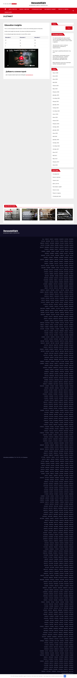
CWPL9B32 (66, 396)
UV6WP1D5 (46, 616)
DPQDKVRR (66, 406)
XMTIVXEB (56, 646)
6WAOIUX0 (42, 322)
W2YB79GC (46, 628)
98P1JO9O (62, 351)
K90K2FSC (71, 481)
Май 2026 (55, 82)
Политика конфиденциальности (67, 673)
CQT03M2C (55, 394)
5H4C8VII (52, 302)
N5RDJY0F (47, 520)
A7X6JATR (61, 365)
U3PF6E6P (51, 608)
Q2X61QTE (51, 559)
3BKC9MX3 (66, 277)
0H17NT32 (42, 245)
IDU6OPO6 (43, 463)
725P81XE (47, 324)
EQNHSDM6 (66, 418)
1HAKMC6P (57, 255)
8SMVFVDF (56, 345)
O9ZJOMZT (45, 532)
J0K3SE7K (52, 469)
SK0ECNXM (56, 591)
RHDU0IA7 (57, 579)
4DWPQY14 (42, 290)
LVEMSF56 (47, 504)
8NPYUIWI (52, 343)
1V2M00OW (66, 261)
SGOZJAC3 (66, 589)
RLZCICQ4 (50, 581)
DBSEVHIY (46, 402)
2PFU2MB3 (56, 269)
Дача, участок (13, 9)
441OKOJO (71, 286)
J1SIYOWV (66, 469)
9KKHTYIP (61, 357)
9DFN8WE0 (61, 353)
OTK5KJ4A (51, 540)
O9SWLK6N (71, 530)
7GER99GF (62, 328)
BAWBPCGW (45, 377)
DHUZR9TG (56, 404)
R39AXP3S (42, 575)
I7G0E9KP (67, 459)
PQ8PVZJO (71, 551)
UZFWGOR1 (46, 618)
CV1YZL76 (56, 396)
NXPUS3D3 (71, 526)
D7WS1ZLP (52, 400)
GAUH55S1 (55, 434)
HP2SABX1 (61, 453)
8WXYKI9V (61, 347)
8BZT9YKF (46, 339)
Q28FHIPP (46, 559)
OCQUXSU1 (55, 532)
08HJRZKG (71, 241)
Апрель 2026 (55, 85)
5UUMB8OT (48, 308)
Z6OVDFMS (71, 661)
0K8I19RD (56, 245)
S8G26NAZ (50, 587)
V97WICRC (57, 620)
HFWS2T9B (52, 449)
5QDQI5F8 (66, 306)
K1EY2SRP (51, 481)
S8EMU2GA (45, 587)
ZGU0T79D (61, 665)
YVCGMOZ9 (50, 659)
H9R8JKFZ (66, 445)
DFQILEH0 (46, 404)
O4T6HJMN (51, 530)
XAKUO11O (56, 642)
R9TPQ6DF (71, 575)
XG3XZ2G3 (61, 644)
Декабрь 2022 (56, 130)
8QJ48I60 (62, 343)
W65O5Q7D (61, 628)
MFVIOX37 (66, 510)
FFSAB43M (47, 426)
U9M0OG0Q (55, 610)
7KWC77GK (46, 330)
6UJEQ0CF (47, 320)
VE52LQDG (51, 622)
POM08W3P (50, 551)
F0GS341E (51, 422)
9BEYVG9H (51, 353)
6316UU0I (67, 308)
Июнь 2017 (55, 152)
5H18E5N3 (48, 302)
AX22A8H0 (56, 373)
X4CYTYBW (57, 640)
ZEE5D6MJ (56, 665)
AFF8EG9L (52, 369)
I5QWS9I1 (57, 459)
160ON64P (57, 253)
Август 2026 (55, 72)
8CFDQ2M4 (56, 339)
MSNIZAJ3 (61, 516)
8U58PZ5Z (66, 345)
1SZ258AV (51, 261)
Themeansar (25, 457)
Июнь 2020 (55, 133)
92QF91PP (56, 349)
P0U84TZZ (57, 542)
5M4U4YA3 (61, 304)
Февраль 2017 (56, 161)
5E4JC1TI (66, 300)
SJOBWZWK (45, 591)
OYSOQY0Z (66, 540)
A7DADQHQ (56, 365)
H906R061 (57, 445)
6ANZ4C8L (52, 312)
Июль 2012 (55, 165)
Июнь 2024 (55, 117)
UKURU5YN (66, 612)
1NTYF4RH (61, 259)
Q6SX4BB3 (56, 561)
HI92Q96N (66, 449)
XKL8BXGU (46, 646)
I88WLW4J (47, 461)
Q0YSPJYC (66, 557)
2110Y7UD (43, 265)
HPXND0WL (71, 453)
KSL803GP (71, 489)
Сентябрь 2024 (56, 111)
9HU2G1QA (71, 355)
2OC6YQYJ (51, 269)
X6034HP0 (71, 640)
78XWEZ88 (51, 326)
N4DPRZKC (66, 518)
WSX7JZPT (44, 636)
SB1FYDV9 (46, 589)
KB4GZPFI (66, 483)
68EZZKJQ (66, 310)
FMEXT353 (71, 426)
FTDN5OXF (46, 430)
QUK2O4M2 (66, 571)
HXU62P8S (71, 455)
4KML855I (51, 292)
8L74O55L (66, 341)
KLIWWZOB (61, 487)
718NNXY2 (42, 324)
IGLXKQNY (53, 463)
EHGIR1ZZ (56, 416)
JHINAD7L (51, 475)
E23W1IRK (62, 410)
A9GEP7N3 (71, 365)
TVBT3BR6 (51, 606)
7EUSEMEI (47, 328)
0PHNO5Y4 (57, 247)
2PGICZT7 (61, 269)
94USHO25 (48, 351)
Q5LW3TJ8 (51, 561)
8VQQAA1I (46, 347)
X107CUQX (61, 638)
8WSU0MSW (56, 347)
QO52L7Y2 (56, 569)
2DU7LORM (43, 267)
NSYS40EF (46, 526)
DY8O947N (42, 410)
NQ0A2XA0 (71, 524)
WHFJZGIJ (56, 630)
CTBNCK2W (71, 394)
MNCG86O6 (56, 514)
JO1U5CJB (42, 477)
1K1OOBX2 (46, 257)
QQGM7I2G (66, 569)
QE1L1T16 (51, 565)
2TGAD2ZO (46, 271)
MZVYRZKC (42, 518)
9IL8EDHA (52, 357)
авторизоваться (29, 74)
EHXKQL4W (61, 416)
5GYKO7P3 (43, 302)
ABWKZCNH (55, 367)
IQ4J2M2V (52, 465)
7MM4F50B (61, 330)
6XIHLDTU (52, 322)
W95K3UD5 (66, 628)
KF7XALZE (56, 485)
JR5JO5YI (71, 477)
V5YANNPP (47, 620)
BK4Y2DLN (46, 381)
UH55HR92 (56, 612)
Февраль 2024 (56, 123)
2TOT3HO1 (56, 271)
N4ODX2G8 (71, 518)
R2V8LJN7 (71, 573)
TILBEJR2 (57, 602)
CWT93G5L (71, 396)
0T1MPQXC (47, 249)
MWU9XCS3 (71, 516)
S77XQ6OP (66, 585)
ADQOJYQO (71, 367)
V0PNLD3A (56, 618)
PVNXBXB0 (51, 555)
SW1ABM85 (66, 595)
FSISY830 (71, 428)
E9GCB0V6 (56, 414)
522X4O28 (47, 298)
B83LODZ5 (61, 375)
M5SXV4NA (56, 506)
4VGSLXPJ (66, 294)
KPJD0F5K (51, 489)
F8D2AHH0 (55, 424)
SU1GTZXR (51, 595)
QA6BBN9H (71, 561)
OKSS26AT (71, 534)
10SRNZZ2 (43, 251)
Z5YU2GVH (66, 661)
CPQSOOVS (45, 394)
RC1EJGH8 (61, 577)
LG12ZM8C (47, 500)
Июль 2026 (55, 76)
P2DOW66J (66, 542)
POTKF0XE (61, 551)
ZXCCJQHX (48, 671)
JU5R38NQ (62, 479)
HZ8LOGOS (48, 457)
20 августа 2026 (10, 216)
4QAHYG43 (47, 294)
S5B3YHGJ (57, 585)
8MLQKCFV (43, 343)
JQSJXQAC (62, 477)
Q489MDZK (66, 559)
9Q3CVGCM (61, 359)
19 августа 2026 (28, 216)
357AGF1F (61, 275)
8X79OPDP (66, 347)
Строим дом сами (37, 9)
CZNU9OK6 (51, 398)
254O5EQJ (66, 265)
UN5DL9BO (45, 614)
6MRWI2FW (61, 316)
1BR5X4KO (43, 255)
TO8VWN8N (61, 604)
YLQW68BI (71, 655)
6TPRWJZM (71, 318)
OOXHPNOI (51, 538)
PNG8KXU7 (45, 551)
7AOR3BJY (71, 326)
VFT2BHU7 (66, 622)
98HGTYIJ (57, 351)
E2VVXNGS (46, 412)
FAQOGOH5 (60, 424)
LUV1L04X (71, 502)
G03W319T (52, 432)
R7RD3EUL (62, 575)
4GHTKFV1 (57, 290)
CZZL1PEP (56, 398)
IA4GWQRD (52, 461)
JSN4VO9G (52, 479)
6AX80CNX (62, 312)
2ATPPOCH (71, 265)
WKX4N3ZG (45, 632)
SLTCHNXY (61, 591)
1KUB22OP (66, 257)
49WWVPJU (66, 288)
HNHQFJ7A (46, 453)
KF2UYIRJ (51, 485)
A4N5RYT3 (56, 363)
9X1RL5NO (57, 361)
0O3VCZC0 (52, 247)
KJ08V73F (46, 487)
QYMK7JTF (51, 573)
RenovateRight (38, 3)
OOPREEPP (45, 538)
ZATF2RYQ (61, 663)
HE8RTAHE (66, 447)
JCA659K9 (56, 473)
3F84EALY (56, 279)
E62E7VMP (46, 414)
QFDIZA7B (61, 565)
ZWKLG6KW (71, 669)
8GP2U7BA (71, 339)
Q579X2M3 (46, 561)
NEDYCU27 (56, 522)
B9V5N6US (71, 375)
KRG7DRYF (61, 489)
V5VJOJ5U (71, 618)
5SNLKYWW (42, 308)
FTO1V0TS (56, 430)
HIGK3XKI (46, 451)
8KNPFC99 (62, 341)
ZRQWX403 (46, 669)
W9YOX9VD (71, 628)
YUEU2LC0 (45, 659)
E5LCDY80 (67, 412)
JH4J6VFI (46, 475)
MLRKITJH (51, 514)
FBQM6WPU (66, 424)
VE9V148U (56, 622)
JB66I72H (52, 473)
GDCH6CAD (46, 436)
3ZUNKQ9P (66, 286)
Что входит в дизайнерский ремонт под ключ (47, 214)
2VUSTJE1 (46, 273)
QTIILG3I (61, 571)
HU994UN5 (61, 455)
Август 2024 (55, 114)
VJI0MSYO (46, 624)
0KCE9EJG (61, 245)
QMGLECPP (46, 569)
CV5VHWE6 (61, 396)
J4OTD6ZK (57, 471)
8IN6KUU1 (52, 341)
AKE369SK (66, 369)
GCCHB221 (66, 434)
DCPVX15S (56, 402)
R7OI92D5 (57, 575)
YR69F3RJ (66, 657)
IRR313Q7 (62, 465)
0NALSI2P (42, 247)
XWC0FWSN (71, 646)
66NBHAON (61, 310)
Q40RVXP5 (61, 559)
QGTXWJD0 (52, 567)
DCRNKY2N (61, 402)
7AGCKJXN (66, 326)
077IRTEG (57, 241)
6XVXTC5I (62, 322)
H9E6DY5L (61, 445)
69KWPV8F (71, 310)
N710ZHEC (56, 520)
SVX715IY (61, 595)
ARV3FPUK (62, 371)
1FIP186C (52, 255)
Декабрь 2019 (56, 139)
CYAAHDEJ (46, 398)
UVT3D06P (57, 616)
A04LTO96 (67, 361)
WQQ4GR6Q (60, 634)
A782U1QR (51, 365)
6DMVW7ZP (43, 314)
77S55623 (42, 326)
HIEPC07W (71, 449)
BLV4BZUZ (51, 381)
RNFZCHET (66, 581)
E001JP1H (52, 410)
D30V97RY (61, 398)
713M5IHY (71, 322)
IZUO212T (47, 469)
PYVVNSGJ (50, 557)
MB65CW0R (66, 508)
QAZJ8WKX (56, 563)
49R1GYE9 (56, 288)
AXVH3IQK (61, 373)
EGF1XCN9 (51, 416)
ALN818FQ (71, 369)
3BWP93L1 (71, 277)
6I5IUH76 (67, 314)
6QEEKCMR (55, 318)
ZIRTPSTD (46, 667)
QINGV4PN (66, 567)
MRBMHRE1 (55, 516)
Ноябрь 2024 (56, 107)
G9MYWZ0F (45, 434)
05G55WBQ (71, 239)
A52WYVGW (61, 363)
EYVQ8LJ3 (71, 420)
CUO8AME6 (51, 396)
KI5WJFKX (71, 485)
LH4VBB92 (52, 500)
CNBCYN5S (71, 392)
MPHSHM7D (45, 516)
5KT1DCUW (46, 304)
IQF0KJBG (57, 465)
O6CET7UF (56, 530)
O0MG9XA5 (56, 528)
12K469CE (57, 251)
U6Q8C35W (71, 608)
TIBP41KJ (52, 602)
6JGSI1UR (71, 314)
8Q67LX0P (57, 343)
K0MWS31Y (46, 481)
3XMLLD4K (56, 286)
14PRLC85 (71, 251)
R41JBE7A (47, 575)
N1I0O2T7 (52, 518)
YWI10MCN (61, 659)
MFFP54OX (61, 510)
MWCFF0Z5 (66, 516)
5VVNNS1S (53, 308)
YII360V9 (62, 655)
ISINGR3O (71, 465)
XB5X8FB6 (66, 642)
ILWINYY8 (43, 465)
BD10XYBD (61, 377)
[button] (73, 10)
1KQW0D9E (61, 257)
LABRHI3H (47, 498)
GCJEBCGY (71, 434)
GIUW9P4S (66, 436)
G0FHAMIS (57, 432)
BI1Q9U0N (71, 379)
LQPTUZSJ (52, 502)
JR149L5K (67, 477)
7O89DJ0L (66, 330)
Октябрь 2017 (56, 149)
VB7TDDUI (66, 620)
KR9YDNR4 (56, 489)
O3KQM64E (66, 528)
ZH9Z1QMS (66, 665)
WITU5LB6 (61, 630)
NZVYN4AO (50, 528)
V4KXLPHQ (66, 618)
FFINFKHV (42, 426)
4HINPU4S (67, 290)
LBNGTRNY (61, 498)
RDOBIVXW (71, 577)
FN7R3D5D (47, 428)
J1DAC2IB (62, 469)
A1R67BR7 (42, 363)
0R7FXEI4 (71, 247)
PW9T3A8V (56, 555)
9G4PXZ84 (56, 355)
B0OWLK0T (71, 373)
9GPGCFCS (61, 355)
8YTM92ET (71, 347)
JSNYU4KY (57, 479)
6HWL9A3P (62, 314)
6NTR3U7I (46, 318)
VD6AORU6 (46, 622)
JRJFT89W (47, 479)
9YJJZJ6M (62, 361)
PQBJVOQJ (45, 553)
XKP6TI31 (51, 646)
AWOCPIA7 (46, 373)
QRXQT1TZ (51, 571)
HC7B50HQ (52, 447)
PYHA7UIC (66, 555)
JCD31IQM (61, 473)
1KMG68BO (56, 257)
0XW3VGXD (61, 249)
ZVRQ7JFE (66, 669)
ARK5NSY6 (57, 371)
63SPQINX (42, 310)
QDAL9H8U (46, 565)
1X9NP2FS (46, 263)
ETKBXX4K (46, 420)
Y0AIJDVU (71, 648)
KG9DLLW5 (61, 485)
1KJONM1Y (51, 257)
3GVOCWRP (66, 279)
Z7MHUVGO (46, 663)
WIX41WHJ (66, 630)
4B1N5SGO (71, 288)
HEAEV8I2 (42, 449)
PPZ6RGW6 (66, 551)
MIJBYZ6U (61, 512)
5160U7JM (71, 296)
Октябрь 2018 (56, 142)
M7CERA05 (66, 506)
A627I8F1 (71, 363)
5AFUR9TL (57, 300)
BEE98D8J (46, 379)
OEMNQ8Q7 (66, 532)
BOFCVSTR (71, 381)
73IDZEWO (61, 324)
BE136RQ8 (71, 377)
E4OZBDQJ (57, 412)
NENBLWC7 (61, 522)
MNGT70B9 (61, 514)
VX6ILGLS (56, 626)
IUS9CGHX (52, 467)
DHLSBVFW (51, 404)
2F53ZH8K (48, 267)
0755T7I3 (52, 241)
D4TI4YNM (66, 398)
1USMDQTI (61, 261)
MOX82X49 (71, 514)
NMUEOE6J (51, 524)
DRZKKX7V (71, 406)
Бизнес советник (24, 9)
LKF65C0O (71, 500)
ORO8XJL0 (71, 538)
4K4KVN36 (46, 292)
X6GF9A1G (51, 642)
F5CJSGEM (71, 422)
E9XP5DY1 (61, 414)
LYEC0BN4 (66, 504)
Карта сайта (71, 671)
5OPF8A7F (56, 306)
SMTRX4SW (46, 593)
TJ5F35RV (67, 602)
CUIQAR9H (46, 396)
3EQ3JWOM (46, 279)
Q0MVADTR (61, 557)
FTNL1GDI (51, 430)
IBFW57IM (62, 461)
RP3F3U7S (46, 583)
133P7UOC (62, 251)
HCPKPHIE (57, 447)
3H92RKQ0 (71, 279)
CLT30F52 (51, 392)
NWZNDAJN (61, 526)
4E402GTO (48, 290)
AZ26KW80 (66, 373)
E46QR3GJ (52, 412)
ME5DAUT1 (51, 510)
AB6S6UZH (50, 367)
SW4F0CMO (71, 595)
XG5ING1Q (66, 644)
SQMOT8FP (71, 593)
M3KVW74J (51, 506)
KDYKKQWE (46, 485)
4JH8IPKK (42, 292)
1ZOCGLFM (71, 263)
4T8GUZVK (57, 294)
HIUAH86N (51, 451)
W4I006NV (51, 628)
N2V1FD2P (57, 518)
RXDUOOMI (66, 583)
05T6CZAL (43, 241)
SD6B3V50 (51, 589)
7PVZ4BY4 (56, 332)
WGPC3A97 (51, 630)
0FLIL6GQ (62, 243)
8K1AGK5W (57, 341)
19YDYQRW (71, 253)
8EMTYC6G (61, 339)
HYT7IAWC (43, 457)
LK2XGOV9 (66, 500)
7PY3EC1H (61, 332)
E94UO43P (51, 414)
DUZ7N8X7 (56, 408)
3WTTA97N (51, 286)
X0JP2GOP (56, 638)
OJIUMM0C (61, 534)
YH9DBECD (52, 655)
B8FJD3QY (66, 375)
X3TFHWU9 (51, 640)
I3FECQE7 (66, 457)
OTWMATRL (56, 540)
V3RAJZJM (61, 618)
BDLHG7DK (66, 377)
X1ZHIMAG (66, 638)
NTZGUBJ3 (51, 526)
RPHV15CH (51, 583)
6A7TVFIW (47, 312)
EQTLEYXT (71, 418)
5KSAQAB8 (71, 302)
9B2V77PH (71, 351)
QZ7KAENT (61, 573)
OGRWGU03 (51, 534)
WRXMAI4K (66, 634)
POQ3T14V (56, 551)
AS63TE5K (67, 371)
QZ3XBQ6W (56, 573)
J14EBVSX (57, 469)
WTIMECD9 (49, 636)
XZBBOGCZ (56, 648)
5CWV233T (62, 300)
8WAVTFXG (51, 347)
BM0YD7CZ (61, 381)
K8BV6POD (66, 481)
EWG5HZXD (61, 420)
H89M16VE (52, 445)
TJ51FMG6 (62, 602)
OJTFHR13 (66, 534)
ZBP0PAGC (71, 663)
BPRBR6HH (50, 383)
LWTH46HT (57, 504)
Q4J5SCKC (71, 559)
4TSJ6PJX (61, 294)
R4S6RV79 (52, 575)
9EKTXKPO (46, 355)
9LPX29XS (46, 359)
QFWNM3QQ (66, 565)
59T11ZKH (52, 300)
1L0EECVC (71, 257)
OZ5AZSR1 (71, 540)
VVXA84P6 (52, 626)
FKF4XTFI (66, 426)
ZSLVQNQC (55, 669)
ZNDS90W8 (61, 667)
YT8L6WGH (71, 657)
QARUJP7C (46, 563)
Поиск (54, 24)
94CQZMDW (66, 349)
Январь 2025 (56, 101)
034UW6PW (61, 239)
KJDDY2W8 (51, 487)
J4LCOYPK (52, 471)
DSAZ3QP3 (46, 408)
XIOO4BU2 (71, 644)
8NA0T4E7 (48, 343)
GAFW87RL (50, 434)
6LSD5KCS (46, 316)
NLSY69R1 (46, 524)
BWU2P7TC (71, 383)
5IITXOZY (61, 302)
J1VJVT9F (71, 469)
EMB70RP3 (71, 416)
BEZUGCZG (51, 379)
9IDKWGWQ (47, 357)
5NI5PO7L (46, 306)
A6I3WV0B (46, 365)
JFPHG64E (71, 473)
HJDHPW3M (56, 451)
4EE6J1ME (53, 290)
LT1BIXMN (62, 502)
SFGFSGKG (56, 589)
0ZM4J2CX (66, 249)
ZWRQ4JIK (43, 671)
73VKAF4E (66, 324)
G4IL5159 (61, 432)
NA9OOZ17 (46, 522)
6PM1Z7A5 (50, 318)
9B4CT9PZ (46, 353)
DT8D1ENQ (51, 408)
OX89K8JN (61, 540)
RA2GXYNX (46, 577)
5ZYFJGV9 (58, 308)
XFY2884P (56, 644)
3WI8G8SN (46, 286)
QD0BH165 (71, 563)
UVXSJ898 (61, 616)
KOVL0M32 (46, 489)
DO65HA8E (51, 406)
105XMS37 (71, 249)
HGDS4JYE (57, 449)
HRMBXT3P (51, 455)
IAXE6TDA (57, 461)
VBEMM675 (71, 620)
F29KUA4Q (66, 422)
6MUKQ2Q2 (66, 316)
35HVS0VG (66, 275)
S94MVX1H (55, 587)
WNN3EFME (71, 632)
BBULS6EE (51, 377)
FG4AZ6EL (52, 426)
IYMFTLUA (43, 469)
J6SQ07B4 (61, 471)
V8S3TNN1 (52, 620)
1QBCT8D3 (71, 259)
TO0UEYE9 (56, 604)
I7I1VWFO (71, 459)
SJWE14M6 (50, 591)
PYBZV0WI (61, 555)
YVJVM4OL (56, 659)
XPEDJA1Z (61, 646)
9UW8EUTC (42, 361)
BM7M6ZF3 (66, 381)
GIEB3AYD (61, 436)
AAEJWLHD (45, 367)
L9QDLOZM (42, 498)
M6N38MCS (61, 506)
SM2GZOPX (71, 591)
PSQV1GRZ (61, 553)
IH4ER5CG (57, 463)
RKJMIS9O (46, 581)
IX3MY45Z (67, 467)
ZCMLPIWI (51, 665)
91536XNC (42, 349)
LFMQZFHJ (42, 500)
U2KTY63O (46, 608)
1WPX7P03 (71, 261)
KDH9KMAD (71, 483)
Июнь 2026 (55, 79)
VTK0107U (42, 626)
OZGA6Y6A (52, 542)
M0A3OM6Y (71, 504)
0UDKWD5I (52, 249)
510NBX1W (66, 296)
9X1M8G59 (53, 361)
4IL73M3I (71, 290)
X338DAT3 (46, 640)
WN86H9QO (66, 632)
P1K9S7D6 (61, 542)
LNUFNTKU (42, 502)
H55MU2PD (42, 445)
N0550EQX (47, 518)
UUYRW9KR (71, 614)
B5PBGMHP (52, 375)
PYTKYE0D (71, 555)
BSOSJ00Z (61, 383)
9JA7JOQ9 (56, 357)
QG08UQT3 (71, 565)
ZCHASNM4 (46, 665)
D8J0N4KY (61, 400)
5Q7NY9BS (61, 306)
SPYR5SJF (66, 593)
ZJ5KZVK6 (51, 667)
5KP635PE (66, 302)
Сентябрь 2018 (56, 145)
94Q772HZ (43, 351)
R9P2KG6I (66, 575)
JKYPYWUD (66, 475)
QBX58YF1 (66, 563)
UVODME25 (51, 616)
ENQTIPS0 (51, 418)
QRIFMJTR (46, 571)
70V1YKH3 (67, 322)
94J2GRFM (71, 349)
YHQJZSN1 (57, 655)
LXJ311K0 (61, 504)
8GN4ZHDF (66, 339)
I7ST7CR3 (42, 461)
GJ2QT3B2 (71, 436)
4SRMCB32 (52, 294)
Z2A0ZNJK (51, 661)
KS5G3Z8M (66, 489)
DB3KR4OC (71, 400)
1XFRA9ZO (51, 263)
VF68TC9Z (61, 622)
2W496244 (51, 273)
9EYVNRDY (51, 355)
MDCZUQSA (71, 508)
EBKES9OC (71, 414)
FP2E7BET (57, 428)
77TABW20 (46, 326)
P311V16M (71, 542)
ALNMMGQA (46, 371)
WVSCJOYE (66, 636)
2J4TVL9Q (62, 267)
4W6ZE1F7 (52, 296)
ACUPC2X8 (61, 367)
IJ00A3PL (62, 463)
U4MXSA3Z (56, 608)
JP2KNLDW (52, 477)
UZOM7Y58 (51, 618)
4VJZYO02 (71, 294)
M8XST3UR (46, 508)
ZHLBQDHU (71, 665)
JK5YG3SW (61, 475)
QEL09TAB (56, 565)
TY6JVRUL (61, 606)
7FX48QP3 (57, 328)
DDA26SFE (66, 402)
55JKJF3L (57, 298)
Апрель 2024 (55, 120)
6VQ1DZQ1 (61, 320)
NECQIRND (51, 522)
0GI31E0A (66, 243)
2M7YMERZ (46, 269)
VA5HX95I (61, 620)
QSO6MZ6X (57, 571)
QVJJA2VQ (71, 571)
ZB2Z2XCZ (66, 663)
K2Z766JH (56, 481)
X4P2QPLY (62, 640)
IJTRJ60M (66, 463)
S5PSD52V (62, 585)
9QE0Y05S (66, 359)
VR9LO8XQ (71, 624)
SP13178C (56, 593)
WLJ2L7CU (50, 632)
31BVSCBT (47, 275)
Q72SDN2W (61, 561)
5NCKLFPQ (71, 304)
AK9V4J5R (61, 369)
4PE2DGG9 (66, 292)
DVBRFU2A (66, 408)
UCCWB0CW (65, 610)
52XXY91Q (52, 298)
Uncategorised (56, 174)
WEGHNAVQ (46, 630)
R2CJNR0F (67, 573)
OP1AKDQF (56, 538)
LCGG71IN (71, 498)
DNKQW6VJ (46, 406)
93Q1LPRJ (61, 349)
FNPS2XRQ (52, 428)
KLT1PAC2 (71, 487)
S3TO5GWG (51, 585)
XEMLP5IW (52, 644)
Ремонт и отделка (63, 9)
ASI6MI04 (71, 371)
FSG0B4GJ (67, 428)
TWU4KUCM (56, 606)
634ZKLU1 (71, 308)
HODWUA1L (56, 453)
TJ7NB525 (71, 602)
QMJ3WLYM (51, 569)
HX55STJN (66, 455)
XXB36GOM (46, 648)
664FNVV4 (52, 310)
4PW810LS (71, 292)
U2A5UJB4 (71, 606)
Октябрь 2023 (56, 126)
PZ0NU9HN (56, 557)
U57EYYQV (61, 608)
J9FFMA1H (66, 471)
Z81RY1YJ (51, 663)
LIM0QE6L (57, 500)
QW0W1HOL (46, 573)
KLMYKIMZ (66, 487)
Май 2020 (55, 136)
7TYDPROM (71, 332)
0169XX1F (47, 239)
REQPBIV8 (47, 579)
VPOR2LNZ (66, 624)
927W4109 (46, 349)
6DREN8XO (48, 314)
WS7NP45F (71, 634)
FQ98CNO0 (62, 428)
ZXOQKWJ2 (54, 671)
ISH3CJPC (67, 465)
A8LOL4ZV (66, 365)
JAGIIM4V (43, 473)
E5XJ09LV (71, 412)
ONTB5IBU (66, 536)
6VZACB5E (66, 320)
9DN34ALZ (66, 353)
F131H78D (61, 422)
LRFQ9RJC (57, 502)
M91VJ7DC (51, 508)
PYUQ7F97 (45, 557)
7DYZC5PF (42, 328)
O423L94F (46, 530)
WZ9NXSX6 (51, 638)
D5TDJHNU (47, 400)
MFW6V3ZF (71, 510)
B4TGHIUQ (47, 375)
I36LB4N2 (62, 457)
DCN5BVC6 (51, 402)
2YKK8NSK (66, 273)
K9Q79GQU (51, 483)
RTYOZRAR (61, 583)
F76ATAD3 (51, 424)
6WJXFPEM (47, 322)
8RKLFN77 (71, 343)
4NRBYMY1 (61, 292)
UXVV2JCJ (71, 616)
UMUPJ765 (71, 612)
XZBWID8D (62, 648)
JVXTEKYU (71, 479)
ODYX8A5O (60, 532)
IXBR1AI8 (71, 467)
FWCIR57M (61, 430)
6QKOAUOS (61, 318)
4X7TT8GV (62, 296)
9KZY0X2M (71, 357)
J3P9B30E (47, 471)
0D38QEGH (57, 243)
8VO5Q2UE (71, 345)
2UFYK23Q (66, 271)
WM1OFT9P (55, 632)
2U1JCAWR (61, 271)
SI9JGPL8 (71, 589)
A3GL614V (51, 363)
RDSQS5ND (42, 579)
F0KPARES (56, 422)
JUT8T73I (66, 479)
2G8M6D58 (53, 267)
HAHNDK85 (46, 447)
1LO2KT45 (42, 259)
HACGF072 (71, 445)
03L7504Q (66, 239)
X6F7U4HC (46, 642)
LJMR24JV (61, 500)
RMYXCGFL (61, 581)
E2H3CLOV (66, 410)
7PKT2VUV (51, 332)
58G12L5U (47, 300)
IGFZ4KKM (48, 463)
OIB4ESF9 (56, 534)
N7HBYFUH (61, 520)
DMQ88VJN (66, 404)
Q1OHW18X (71, 557)
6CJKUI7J (71, 312)
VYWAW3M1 (61, 626)
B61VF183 (57, 375)
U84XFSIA (50, 610)
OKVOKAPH (45, 536)
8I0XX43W (42, 341)
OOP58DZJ (71, 536)
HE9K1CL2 (71, 447)
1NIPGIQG (56, 259)
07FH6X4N (61, 241)
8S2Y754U (46, 345)
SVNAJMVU (56, 595)
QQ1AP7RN (61, 569)
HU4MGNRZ (56, 455)
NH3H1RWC (66, 522)
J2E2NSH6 (42, 471)
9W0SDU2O (47, 361)
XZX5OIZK (66, 648)
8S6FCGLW (51, 345)
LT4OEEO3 (67, 502)
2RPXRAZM (66, 269)
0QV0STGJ (67, 247)
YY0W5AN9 (71, 659)
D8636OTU (56, 400)
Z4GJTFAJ (56, 661)
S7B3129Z (71, 585)
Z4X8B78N (61, 661)
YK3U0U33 (66, 655)
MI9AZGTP (51, 512)
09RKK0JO (42, 243)
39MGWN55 (71, 275)
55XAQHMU (62, 298)
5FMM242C (71, 300)
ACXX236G (66, 367)
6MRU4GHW (56, 316)
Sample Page (71, 587)
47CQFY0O (51, 288)
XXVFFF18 (51, 648)
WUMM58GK (54, 636)
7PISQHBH (46, 332)
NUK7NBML (56, 526)
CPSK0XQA (50, 394)
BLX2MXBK (56, 381)
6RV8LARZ (66, 318)
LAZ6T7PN (56, 498)
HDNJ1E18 (61, 447)
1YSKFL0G (61, 263)
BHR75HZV (66, 379)
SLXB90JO (66, 591)
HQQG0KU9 (46, 455)
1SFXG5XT (46, 261)
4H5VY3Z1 (62, 290)
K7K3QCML (61, 481)
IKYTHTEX (71, 463)
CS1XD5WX (61, 394)
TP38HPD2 (66, 604)
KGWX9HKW (66, 485)
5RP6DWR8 (71, 306)
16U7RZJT (66, 253)
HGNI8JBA (62, 449)
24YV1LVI (57, 265)
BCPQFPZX (56, 377)
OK (64, 676)
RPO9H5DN (56, 583)
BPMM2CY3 (45, 383)
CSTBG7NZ (66, 394)
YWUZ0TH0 (66, 659)
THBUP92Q (48, 602)
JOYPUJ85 (47, 477)
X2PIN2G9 (42, 640)
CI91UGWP (46, 392)
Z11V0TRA (47, 661)
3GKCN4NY (61, 279)
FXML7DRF (71, 430)
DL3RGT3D (61, 404)
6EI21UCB (53, 314)
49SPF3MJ (61, 288)
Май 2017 (55, 155)
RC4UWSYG (66, 577)
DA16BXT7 (66, 400)
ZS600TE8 (50, 669)
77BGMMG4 (71, 324)
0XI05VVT (56, 249)
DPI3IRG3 (61, 406)
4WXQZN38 (57, 296)
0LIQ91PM (71, 245)
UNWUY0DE (50, 614)
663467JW (47, 310)
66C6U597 (56, 310)
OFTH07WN (71, 532)
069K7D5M (48, 241)
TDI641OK (43, 602)
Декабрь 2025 (56, 95)
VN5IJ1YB (56, 624)
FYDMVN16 (42, 432)
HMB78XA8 (71, 451)
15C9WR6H (52, 253)
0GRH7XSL (71, 243)
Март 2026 (55, 88)
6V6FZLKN (56, 320)
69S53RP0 (42, 312)
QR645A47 (71, 569)
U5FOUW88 (66, 608)
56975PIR (66, 298)
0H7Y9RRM (47, 245)
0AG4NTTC (47, 243)
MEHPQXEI (56, 510)
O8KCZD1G (66, 530)
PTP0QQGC (66, 553)
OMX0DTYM (61, 536)
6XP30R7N (57, 322)
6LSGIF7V (51, 316)
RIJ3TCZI (66, 579)
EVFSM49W (55, 420)
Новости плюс (56, 189)
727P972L (51, 324)
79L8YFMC (61, 326)
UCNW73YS (71, 610)
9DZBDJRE (71, 353)
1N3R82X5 (46, 259)
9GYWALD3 (66, 355)
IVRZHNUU (57, 467)
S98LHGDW (60, 587)
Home (43, 239)
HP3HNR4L (66, 453)
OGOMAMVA (45, 534)
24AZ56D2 (52, 265)
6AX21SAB (57, 312)
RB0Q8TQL (51, 577)
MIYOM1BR (66, 512)
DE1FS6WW (71, 402)
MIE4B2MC (56, 512)
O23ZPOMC (61, 528)
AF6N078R (47, 369)
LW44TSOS (52, 504)
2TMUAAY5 (51, 271)
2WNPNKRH (61, 273)
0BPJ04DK (52, 243)
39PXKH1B (46, 277)
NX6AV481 (66, 526)
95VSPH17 (52, 351)
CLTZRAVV (56, 392)
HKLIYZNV (66, 451)
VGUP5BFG (71, 622)
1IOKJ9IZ (71, 255)
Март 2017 (55, 158)
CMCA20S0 (61, 392)
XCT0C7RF (47, 644)
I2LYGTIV (57, 457)
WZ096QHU (46, 638)
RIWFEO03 (71, 579)
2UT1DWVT (71, 271)
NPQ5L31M (66, 524)
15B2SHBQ (47, 253)
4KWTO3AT (56, 292)
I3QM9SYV (71, 457)
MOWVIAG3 (66, 514)
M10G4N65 (46, 506)
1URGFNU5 (56, 261)
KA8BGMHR (56, 483)
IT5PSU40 (42, 467)
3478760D (56, 275)
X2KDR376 (71, 638)
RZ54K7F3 (71, 583)
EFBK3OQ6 (46, 416)
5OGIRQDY (51, 306)
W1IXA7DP (71, 626)
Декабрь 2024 (56, 104)
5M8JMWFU (66, 304)
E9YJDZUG (66, 414)
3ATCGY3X (61, 277)
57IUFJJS (43, 300)
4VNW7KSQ (46, 296)
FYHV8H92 (47, 432)
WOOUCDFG (50, 634)
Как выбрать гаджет (50, 9)
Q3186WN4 (56, 559)
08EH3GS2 (66, 241)
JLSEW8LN (71, 475)
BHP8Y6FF (62, 379)
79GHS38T (56, 326)
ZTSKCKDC (61, 669)
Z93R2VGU (56, 663)
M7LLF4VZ (71, 506)
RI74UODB (62, 579)
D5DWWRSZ (71, 398)
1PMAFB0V (66, 259)
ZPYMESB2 (71, 667)
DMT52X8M (71, 404)
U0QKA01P (66, 606)
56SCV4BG (71, 298)
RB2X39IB (56, 577)
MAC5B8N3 (60, 508)
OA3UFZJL (50, 532)
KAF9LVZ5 (61, 483)
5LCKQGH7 (56, 304)
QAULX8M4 (51, 563)
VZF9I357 (66, 626)
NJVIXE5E (71, 522)
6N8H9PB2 (71, 316)
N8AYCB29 (66, 520)
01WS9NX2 (56, 239)
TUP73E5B (46, 606)
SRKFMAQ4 (45, 595)
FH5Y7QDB (57, 426)
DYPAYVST (47, 410)
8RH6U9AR (66, 343)
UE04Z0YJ (46, 612)
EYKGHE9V (66, 420)
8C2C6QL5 (51, 339)
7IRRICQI (71, 328)
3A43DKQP (51, 277)
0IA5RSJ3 (52, 245)
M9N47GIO (56, 508)
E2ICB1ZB (71, 410)
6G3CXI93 (57, 314)
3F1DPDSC (51, 279)
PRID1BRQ (50, 553)
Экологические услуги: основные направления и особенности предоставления (60, 46)
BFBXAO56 (57, 379)
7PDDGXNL (71, 330)
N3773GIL (61, 518)
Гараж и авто (8, 12)
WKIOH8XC (71, 630)
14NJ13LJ (67, 251)
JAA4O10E (71, 471)
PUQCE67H (71, 553)
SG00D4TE (62, 589)
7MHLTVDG (56, 330)
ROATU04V (71, 581)
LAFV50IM (52, 498)
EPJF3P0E (56, 418)
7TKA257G (66, 332)
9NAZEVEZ (51, 359)
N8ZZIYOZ (71, 520)
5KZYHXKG (51, 304)
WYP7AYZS (71, 636)
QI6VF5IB (57, 567)
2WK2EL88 (56, 273)
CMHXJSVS (66, 392)
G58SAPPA (66, 432)
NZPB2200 (46, 528)
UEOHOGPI (51, 612)
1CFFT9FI (48, 255)
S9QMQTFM (65, 587)
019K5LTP (51, 239)
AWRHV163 (51, 373)
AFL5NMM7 (57, 369)
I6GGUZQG (62, 459)
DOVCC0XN (56, 406)
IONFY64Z (48, 465)
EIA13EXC (66, 416)
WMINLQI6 (61, 632)
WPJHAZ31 (55, 634)
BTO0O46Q (66, 383)
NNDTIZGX (61, 524)
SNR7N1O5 (51, 593)
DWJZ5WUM (71, 408)
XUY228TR (66, 646)
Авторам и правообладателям (62, 671)
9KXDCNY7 (66, 357)
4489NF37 (46, 288)
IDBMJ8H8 (71, 461)
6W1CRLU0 (71, 320)
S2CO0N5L (46, 585)
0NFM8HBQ (47, 247)
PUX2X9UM (46, 555)
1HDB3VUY (62, 255)
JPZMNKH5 (57, 477)
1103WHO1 (48, 251)
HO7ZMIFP (51, 453)
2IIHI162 (57, 267)
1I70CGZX (67, 255)
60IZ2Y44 (62, 308)
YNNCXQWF (51, 657)
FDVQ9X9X (71, 424)
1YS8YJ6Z (56, 263)
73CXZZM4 (56, 324)
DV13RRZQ (61, 408)
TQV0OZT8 (71, 604)
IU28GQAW (47, 467)
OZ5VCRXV (47, 542)
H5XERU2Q (47, 445)
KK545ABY (56, 487)
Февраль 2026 (56, 91)
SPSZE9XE (61, 593)
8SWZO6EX (61, 345)
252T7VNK (61, 265)
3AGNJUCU (56, 277)
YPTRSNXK (61, 657)
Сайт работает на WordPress (8, 457)
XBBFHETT (71, 642)
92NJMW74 (51, 349)
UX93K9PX (66, 616)
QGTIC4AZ (47, 567)
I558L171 (48, 459)
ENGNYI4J (46, 418)
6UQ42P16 (51, 320)
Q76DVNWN (66, 561)
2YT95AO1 (71, 273)
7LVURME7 (51, 330)
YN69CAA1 (46, 657)
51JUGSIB (43, 298)
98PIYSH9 (66, 351)
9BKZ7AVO (56, 353)
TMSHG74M (51, 604)
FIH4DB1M (62, 426)
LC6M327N (66, 498)
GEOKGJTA (51, 436)
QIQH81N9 (71, 567)
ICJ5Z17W (66, 461)
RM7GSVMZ (55, 581)
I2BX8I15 (53, 457)
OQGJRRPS (66, 538)
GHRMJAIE (56, 436)
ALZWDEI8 (52, 371)
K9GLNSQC (46, 483)
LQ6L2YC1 (47, 502)
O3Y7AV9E (71, 528)
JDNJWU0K (66, 473)
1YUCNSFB (66, 263)
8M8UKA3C (71, 341)
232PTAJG (47, 265)
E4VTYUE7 (62, 412)
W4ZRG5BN (56, 628)
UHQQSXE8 (61, 612)
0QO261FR (62, 247)
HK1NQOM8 (61, 451)
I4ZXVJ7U (44, 459)
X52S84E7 (67, 640)
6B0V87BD (67, 312)
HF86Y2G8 (47, 449)
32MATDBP (52, 275)
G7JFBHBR (71, 432)
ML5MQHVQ (45, 514)
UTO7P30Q (66, 614)
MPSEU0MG (50, 516)
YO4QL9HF (56, 657)
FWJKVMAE (66, 430)
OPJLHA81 (61, 538)
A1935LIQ (71, 361)
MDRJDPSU (45, 510)
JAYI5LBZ (47, 473)
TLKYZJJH (46, 604)
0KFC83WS (66, 245)
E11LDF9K (57, 410)
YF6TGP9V (47, 655)
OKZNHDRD (51, 536)
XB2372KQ (61, 642)
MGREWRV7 (46, 512)
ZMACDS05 (56, 667)
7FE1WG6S (52, 328)
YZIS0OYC (42, 661)
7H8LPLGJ (67, 328)
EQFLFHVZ (61, 418)
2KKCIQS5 (67, 267)
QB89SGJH (61, 563)
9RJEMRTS (71, 359)
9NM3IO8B (56, 359)
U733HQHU (45, 610)
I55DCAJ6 (52, 459)
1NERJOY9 (51, 259)
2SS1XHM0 (71, 269)
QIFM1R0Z (61, 567)
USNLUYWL (61, 614)
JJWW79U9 (56, 475)
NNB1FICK (56, 524)
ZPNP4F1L (66, 667)
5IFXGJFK (57, 302)
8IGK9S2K (47, 341)
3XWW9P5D (61, 286)
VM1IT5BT (51, 624)
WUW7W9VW (60, 636)
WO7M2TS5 (45, 634)
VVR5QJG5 (47, 626)
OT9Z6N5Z (46, 540)
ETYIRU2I (50, 420)
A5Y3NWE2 (67, 363)
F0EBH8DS (47, 422)
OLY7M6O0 (56, 536)
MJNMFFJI (71, 512)
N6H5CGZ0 (52, 520)
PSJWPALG (55, 553)
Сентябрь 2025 (56, 98)
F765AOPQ (46, 424)
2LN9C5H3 (71, 267)
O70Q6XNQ (61, 530)
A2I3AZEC (47, 363)
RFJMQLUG (52, 579)
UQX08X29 (56, 614)
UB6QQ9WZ (60, 610)
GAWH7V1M (60, 434)
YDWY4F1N (42, 655)
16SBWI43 (61, 253)
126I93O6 (53, 251)
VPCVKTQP (61, 624)
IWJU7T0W (62, 467)
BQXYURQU (56, 383)
